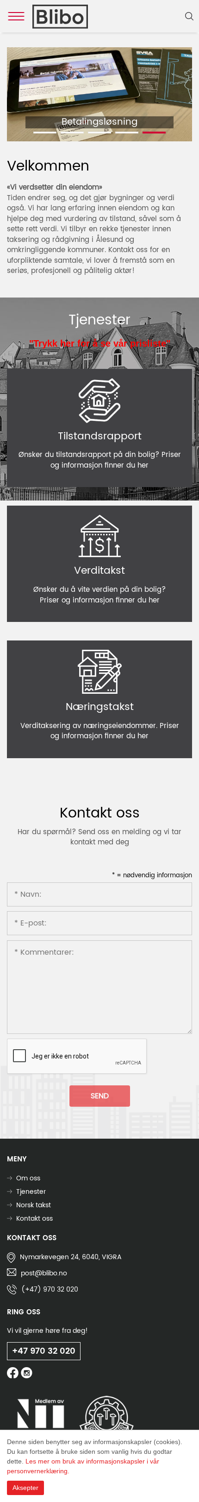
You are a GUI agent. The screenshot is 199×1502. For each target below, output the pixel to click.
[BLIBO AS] (60, 16)
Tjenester (31, 1191)
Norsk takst (33, 1205)
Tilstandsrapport (100, 436)
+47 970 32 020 (43, 1351)
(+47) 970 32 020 (49, 1289)
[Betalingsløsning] (99, 94)
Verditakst (99, 570)
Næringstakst (100, 707)
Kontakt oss (34, 1218)
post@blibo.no (44, 1273)
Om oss (28, 1178)
